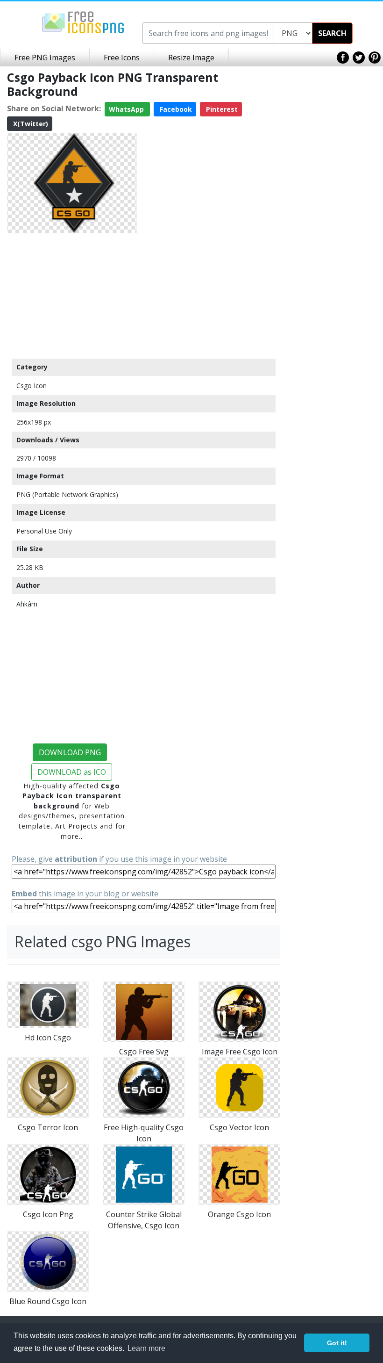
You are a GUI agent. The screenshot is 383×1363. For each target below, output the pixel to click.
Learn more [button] (146, 1348)
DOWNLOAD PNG (70, 752)
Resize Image (191, 57)
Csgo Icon (31, 385)
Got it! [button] (337, 1343)
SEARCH (332, 33)
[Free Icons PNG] (83, 21)
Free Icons (122, 57)
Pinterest (221, 109)
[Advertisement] (72, 295)
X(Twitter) (29, 123)
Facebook (175, 109)
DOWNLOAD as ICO (71, 772)
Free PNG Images (44, 57)
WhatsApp (127, 109)
